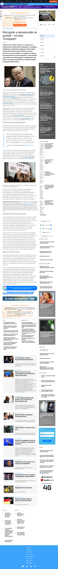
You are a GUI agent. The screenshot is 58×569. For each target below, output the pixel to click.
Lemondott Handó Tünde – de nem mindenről (28, 333)
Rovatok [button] (37, 4)
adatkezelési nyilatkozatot (45, 438)
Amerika (16, 292)
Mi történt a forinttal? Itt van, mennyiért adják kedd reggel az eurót (29, 323)
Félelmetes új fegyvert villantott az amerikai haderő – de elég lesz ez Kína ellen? (10, 327)
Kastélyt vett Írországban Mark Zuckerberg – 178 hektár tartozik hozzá (49, 173)
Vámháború (6, 4)
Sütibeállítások (29, 560)
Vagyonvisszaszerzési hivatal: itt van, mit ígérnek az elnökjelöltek (25, 462)
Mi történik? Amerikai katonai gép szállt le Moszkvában (8, 515)
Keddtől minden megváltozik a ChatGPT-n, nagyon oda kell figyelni (29, 342)
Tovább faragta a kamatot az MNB (46, 259)
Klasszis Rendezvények (23, 4)
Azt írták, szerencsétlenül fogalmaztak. (47, 110)
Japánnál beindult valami (44, 256)
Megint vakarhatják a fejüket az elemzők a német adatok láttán (23, 499)
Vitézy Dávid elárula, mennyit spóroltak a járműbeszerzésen (46, 252)
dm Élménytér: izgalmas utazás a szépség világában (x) (46, 306)
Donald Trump (5, 293)
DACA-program (26, 292)
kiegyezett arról (15, 97)
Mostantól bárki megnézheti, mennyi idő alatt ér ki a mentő (47, 354)
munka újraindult (25, 118)
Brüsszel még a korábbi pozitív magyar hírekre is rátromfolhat (8, 522)
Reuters (6, 108)
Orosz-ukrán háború (45, 13)
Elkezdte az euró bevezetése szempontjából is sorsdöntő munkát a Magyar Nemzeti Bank (11, 338)
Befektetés (33, 4)
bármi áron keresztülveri (29, 157)
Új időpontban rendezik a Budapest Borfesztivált (46, 272)
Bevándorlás (21, 292)
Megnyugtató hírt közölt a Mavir (23, 487)
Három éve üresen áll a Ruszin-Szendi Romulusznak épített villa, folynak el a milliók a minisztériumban (29, 330)
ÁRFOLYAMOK (53, 1)
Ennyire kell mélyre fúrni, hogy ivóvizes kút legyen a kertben (21, 533)
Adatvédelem (29, 554)
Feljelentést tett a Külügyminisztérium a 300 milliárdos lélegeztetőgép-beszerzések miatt (47, 367)
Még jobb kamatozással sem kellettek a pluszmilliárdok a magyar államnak (25, 475)
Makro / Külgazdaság (8, 28)
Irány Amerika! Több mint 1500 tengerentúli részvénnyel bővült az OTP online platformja (47, 334)
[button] (52, 4)
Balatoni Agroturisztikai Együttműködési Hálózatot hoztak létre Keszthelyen (46, 277)
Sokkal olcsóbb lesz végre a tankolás (21, 528)
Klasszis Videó (13, 4)
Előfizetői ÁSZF (29, 558)
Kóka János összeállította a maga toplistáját (28, 339)
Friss (30, 4)
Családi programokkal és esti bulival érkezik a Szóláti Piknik (47, 363)
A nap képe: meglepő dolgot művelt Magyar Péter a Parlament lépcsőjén (46, 130)
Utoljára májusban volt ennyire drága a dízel (25, 428)
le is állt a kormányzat (18, 114)
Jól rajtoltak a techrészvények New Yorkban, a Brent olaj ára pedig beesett (10, 348)
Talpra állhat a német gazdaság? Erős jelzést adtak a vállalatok (47, 247)
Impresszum (29, 547)
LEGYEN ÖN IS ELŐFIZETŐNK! (20, 305)
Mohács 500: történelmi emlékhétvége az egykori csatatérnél (47, 267)
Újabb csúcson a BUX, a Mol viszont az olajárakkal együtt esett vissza (11, 335)
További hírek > (43, 214)
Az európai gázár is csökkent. (45, 122)
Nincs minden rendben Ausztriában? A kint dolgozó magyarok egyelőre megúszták (47, 461)
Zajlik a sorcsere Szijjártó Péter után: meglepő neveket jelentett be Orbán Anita (29, 326)
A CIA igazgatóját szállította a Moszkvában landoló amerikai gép (10, 323)
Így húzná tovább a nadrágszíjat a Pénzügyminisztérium (24, 415)
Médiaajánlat (29, 549)
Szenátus (31, 293)
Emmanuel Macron (12, 293)
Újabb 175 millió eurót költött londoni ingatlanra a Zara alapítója (49, 161)
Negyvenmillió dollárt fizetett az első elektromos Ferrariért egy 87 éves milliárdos (49, 202)
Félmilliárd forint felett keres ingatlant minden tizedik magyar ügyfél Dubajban (49, 187)
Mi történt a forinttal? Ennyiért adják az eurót (20, 514)
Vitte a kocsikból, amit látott (45, 358)
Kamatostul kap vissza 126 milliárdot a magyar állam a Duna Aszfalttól (47, 466)
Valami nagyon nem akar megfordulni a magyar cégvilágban (47, 242)
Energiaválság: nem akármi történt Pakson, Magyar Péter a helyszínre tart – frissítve (48, 396)
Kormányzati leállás (25, 293)
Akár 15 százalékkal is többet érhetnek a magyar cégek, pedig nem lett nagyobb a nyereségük (49, 146)
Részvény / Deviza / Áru (43, 66)
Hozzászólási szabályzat (29, 556)
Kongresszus (18, 293)
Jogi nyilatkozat (29, 552)
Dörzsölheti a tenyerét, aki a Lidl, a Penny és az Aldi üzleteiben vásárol (21, 521)
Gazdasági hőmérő (7, 7)
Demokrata (32, 292)
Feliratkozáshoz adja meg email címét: (46, 431)
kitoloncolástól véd (27, 203)
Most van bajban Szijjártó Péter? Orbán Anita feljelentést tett (28, 336)
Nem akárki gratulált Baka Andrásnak (9, 541)
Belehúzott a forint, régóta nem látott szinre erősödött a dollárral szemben (11, 331)
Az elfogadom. (46, 438)
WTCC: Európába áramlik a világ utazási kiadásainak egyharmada (46, 287)
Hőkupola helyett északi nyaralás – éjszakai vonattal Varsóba (46, 282)
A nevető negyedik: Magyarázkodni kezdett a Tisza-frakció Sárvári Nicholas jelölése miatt (10, 343)
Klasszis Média (29, 563)
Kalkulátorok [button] (43, 4)
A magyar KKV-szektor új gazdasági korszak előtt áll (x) (46, 415)
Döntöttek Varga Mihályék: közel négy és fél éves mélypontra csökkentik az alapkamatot (25, 442)
